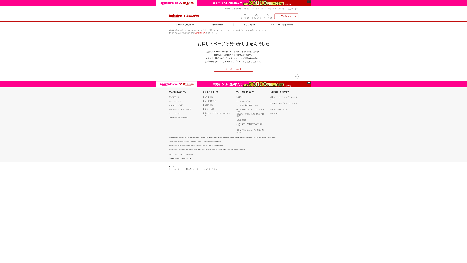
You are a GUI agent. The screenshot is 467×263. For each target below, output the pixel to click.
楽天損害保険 (208, 105)
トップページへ (232, 69)
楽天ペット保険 (209, 109)
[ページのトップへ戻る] (296, 76)
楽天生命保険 (208, 97)
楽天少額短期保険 (209, 101)
